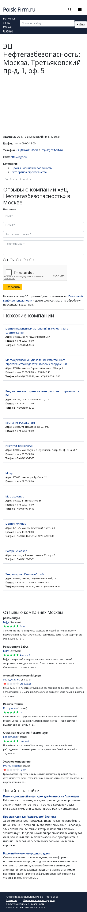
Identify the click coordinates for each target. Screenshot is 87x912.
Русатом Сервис (11, 765)
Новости (11, 900)
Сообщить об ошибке (18, 179)
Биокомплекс (10, 736)
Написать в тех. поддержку (39, 900)
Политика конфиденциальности (25, 903)
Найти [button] (81, 24)
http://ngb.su (19, 157)
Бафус (6, 622)
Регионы (9, 18)
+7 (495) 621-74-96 (52, 150)
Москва (8, 30)
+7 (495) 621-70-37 (27, 150)
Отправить (12, 287)
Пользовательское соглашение (25, 907)
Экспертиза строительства (29, 172)
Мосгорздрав (10, 708)
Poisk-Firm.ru (19, 9)
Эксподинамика (11, 679)
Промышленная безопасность (32, 168)
